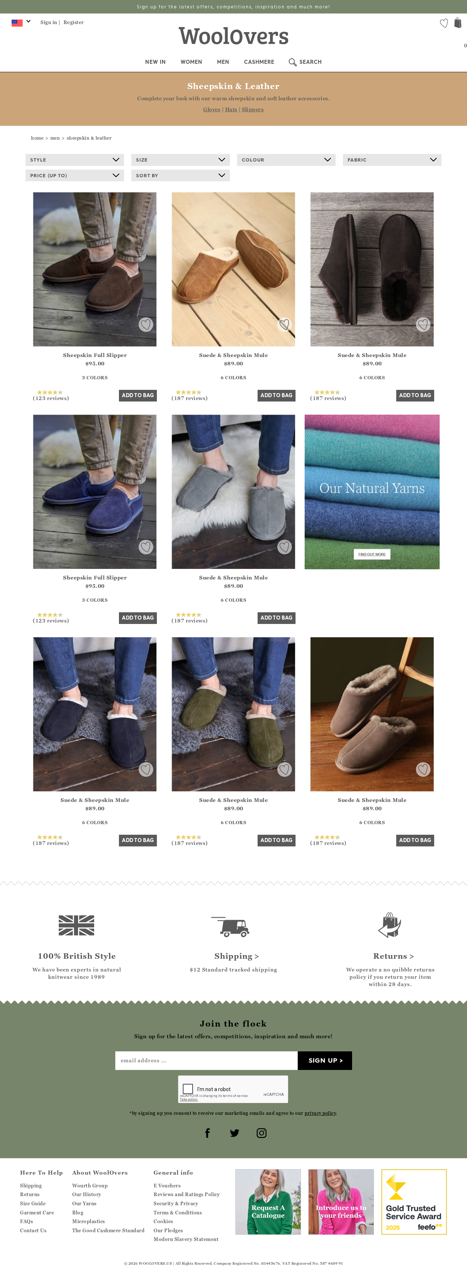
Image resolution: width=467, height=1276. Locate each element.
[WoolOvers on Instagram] (260, 1132)
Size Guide (33, 1203)
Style (38, 159)
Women (191, 62)
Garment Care (37, 1212)
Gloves (211, 109)
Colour (253, 159)
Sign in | (50, 22)
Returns (30, 1194)
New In (155, 62)
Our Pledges (168, 1230)
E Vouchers (167, 1185)
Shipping (31, 1185)
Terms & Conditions (178, 1212)
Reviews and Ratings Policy (187, 1194)
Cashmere (259, 62)
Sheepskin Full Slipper (95, 355)
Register (73, 22)
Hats (231, 109)
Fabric (357, 159)
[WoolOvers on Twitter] (233, 1132)
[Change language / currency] (20, 25)
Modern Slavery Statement (186, 1239)
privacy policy (320, 1113)
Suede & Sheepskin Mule (233, 355)
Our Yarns (84, 1203)
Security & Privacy (176, 1203)
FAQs (26, 1221)
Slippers (253, 109)
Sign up (323, 1060)
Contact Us (33, 1230)
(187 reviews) (189, 398)
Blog (77, 1212)
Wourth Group (90, 1185)
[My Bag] (458, 23)
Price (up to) (48, 175)
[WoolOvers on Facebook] (206, 1132)
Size (142, 159)
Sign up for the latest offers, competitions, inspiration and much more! (233, 7)
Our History (86, 1194)
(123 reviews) (51, 398)
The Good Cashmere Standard (108, 1230)
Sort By (147, 175)
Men (223, 62)
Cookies (163, 1221)
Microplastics (88, 1221)
